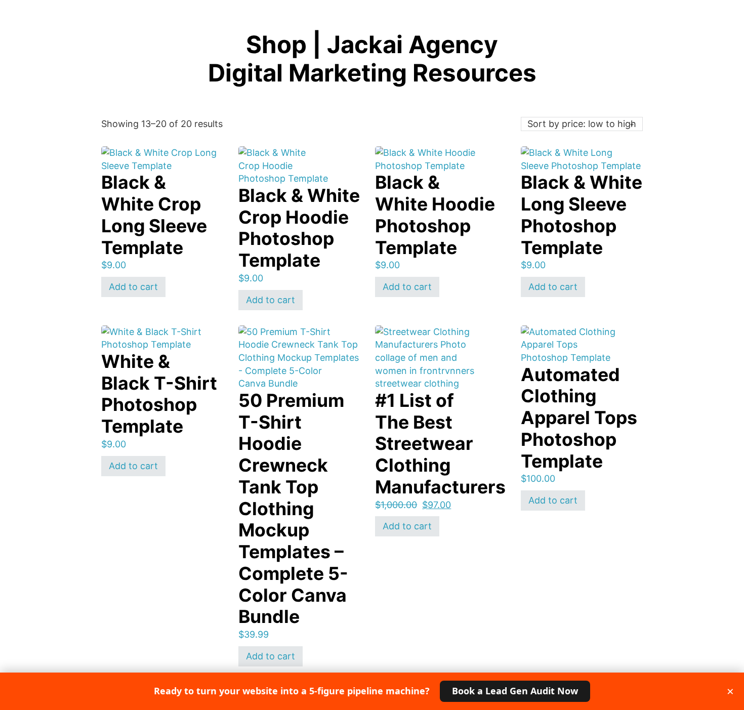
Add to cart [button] (133, 286)
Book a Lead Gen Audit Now (515, 691)
